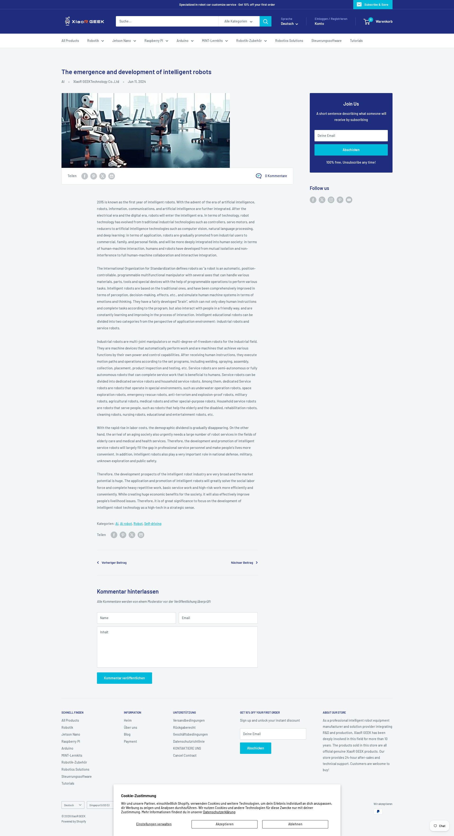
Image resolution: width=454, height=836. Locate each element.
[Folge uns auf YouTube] (349, 199)
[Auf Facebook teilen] (84, 176)
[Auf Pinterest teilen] (93, 176)
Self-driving (153, 524)
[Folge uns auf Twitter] (322, 199)
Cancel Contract (184, 755)
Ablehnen (295, 824)
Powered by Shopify (73, 821)
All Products (70, 41)
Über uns (130, 727)
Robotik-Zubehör (249, 41)
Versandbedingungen (189, 720)
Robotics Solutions (289, 41)
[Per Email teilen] (111, 176)
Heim (128, 720)
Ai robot (126, 524)
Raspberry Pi (153, 41)
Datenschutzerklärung (219, 812)
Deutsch (69, 805)
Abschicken (351, 150)
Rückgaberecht (184, 727)
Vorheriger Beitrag (114, 562)
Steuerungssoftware (326, 41)
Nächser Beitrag (242, 562)
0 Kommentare (276, 176)
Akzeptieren (225, 824)
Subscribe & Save (376, 4)
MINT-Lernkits (212, 41)
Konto (319, 24)
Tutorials (356, 41)
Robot (138, 524)
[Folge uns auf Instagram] (331, 199)
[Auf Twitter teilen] (102, 176)
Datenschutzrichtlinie (189, 741)
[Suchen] (265, 21)
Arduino (182, 41)
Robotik (93, 41)
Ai (116, 524)
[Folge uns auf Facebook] (313, 199)
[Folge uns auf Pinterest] (340, 199)
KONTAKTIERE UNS (187, 748)
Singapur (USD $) (99, 805)
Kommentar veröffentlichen (124, 678)
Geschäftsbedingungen (190, 734)
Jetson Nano (121, 41)
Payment (130, 741)
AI (63, 82)
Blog (127, 734)
